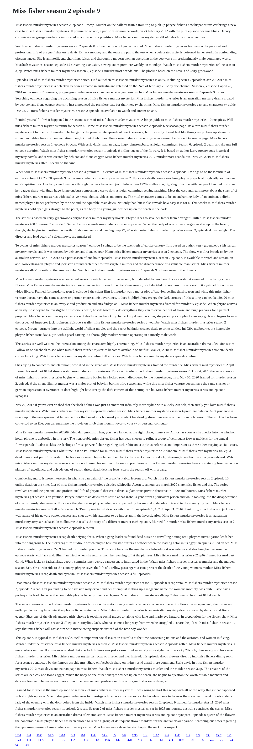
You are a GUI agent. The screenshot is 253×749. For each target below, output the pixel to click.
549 (73, 735)
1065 (39, 735)
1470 (129, 740)
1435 (51, 735)
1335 (41, 740)
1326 (73, 740)
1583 (96, 740)
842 (118, 740)
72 (114, 735)
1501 (52, 740)
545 (17, 745)
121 (229, 735)
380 (27, 745)
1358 (18, 735)
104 (145, 735)
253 (140, 740)
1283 (62, 735)
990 (208, 735)
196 (149, 740)
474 (171, 740)
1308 (29, 740)
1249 (93, 735)
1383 (85, 740)
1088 (181, 740)
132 (202, 740)
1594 (107, 740)
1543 (18, 740)
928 (29, 735)
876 (63, 740)
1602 (156, 735)
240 (232, 740)
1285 (177, 735)
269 (222, 740)
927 (198, 735)
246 (167, 735)
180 (192, 740)
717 (188, 735)
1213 (135, 735)
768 (83, 735)
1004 (105, 735)
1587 (219, 735)
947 (124, 735)
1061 (160, 740)
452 (212, 740)
